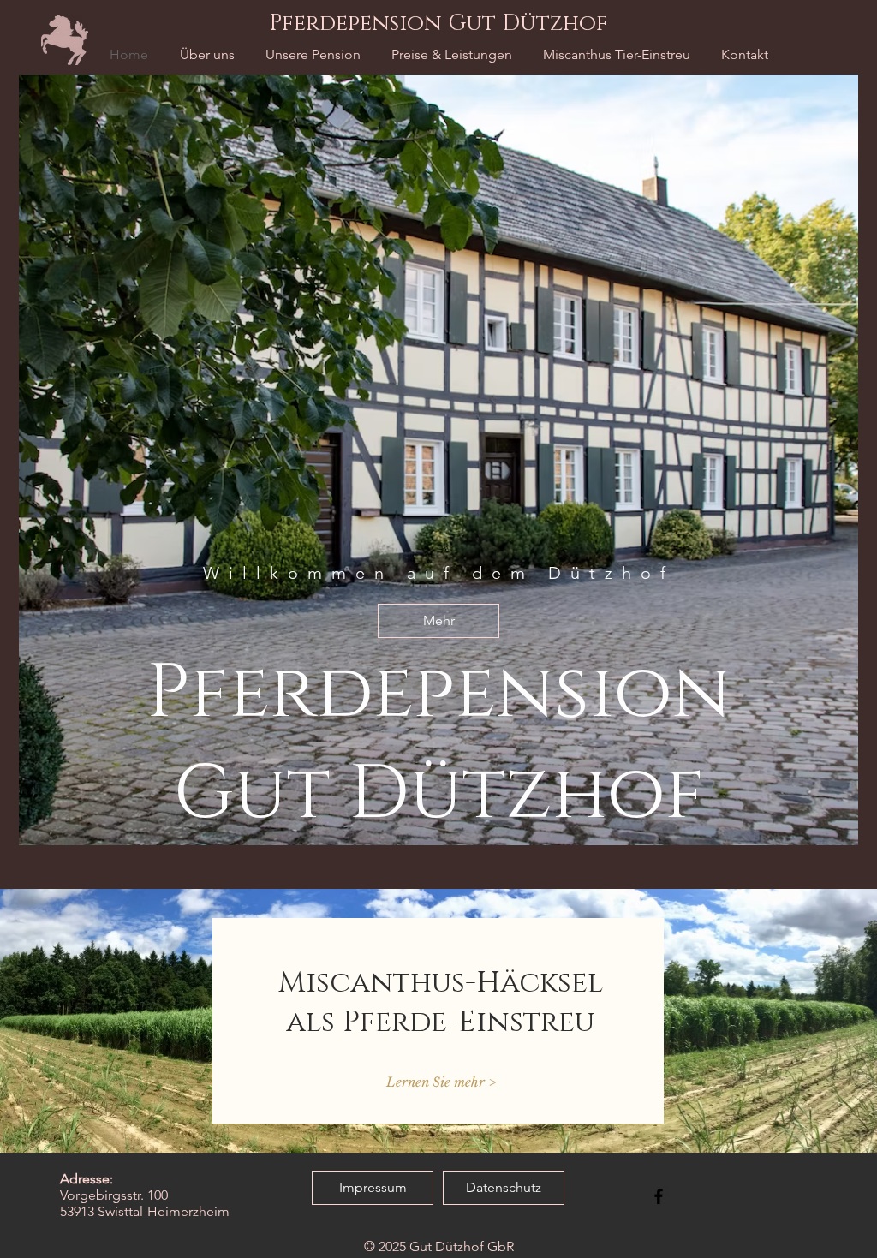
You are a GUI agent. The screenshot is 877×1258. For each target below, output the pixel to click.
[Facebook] (658, 1196)
